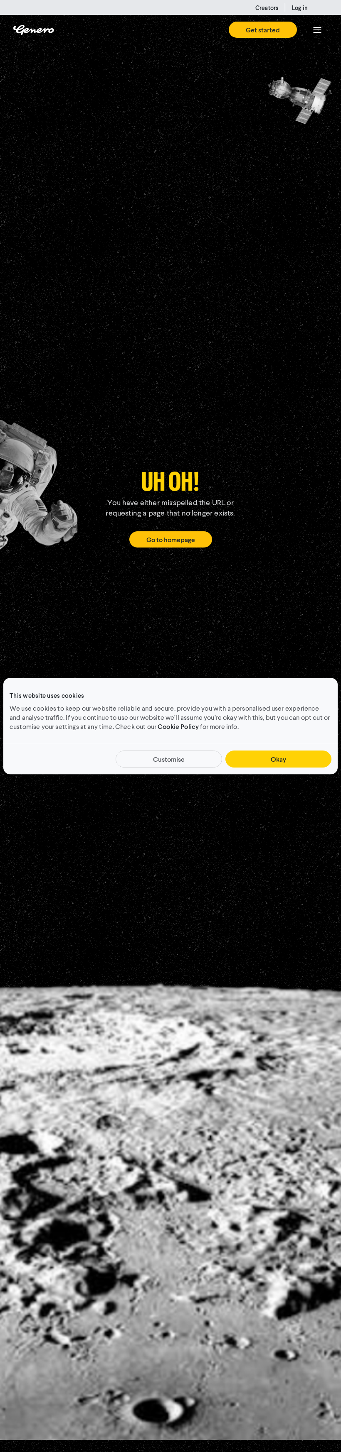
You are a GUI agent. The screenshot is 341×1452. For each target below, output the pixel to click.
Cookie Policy (178, 726)
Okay (278, 759)
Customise (169, 759)
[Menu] (317, 30)
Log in (300, 7)
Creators (266, 7)
